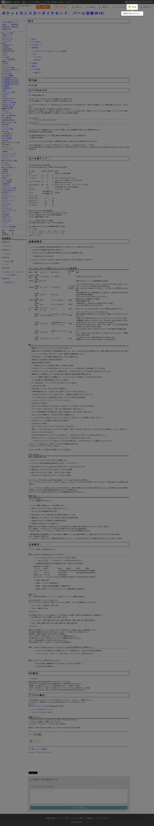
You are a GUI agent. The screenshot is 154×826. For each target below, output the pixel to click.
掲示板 (134, 7)
